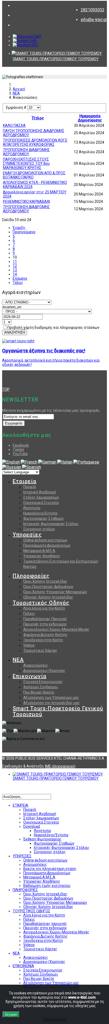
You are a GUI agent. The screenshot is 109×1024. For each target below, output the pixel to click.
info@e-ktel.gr (94, 19)
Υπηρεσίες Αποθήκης (41, 556)
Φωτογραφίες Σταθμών (43, 518)
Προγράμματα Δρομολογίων (46, 545)
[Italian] (64, 462)
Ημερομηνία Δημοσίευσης (90, 118)
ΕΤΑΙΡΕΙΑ (20, 805)
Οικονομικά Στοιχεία (41, 503)
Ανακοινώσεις (35, 665)
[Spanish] (31, 467)
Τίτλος (38, 118)
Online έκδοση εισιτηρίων (45, 540)
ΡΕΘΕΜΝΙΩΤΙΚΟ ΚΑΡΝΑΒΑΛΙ (26, 201)
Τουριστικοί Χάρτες (40, 650)
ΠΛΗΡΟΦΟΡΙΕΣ (25, 890)
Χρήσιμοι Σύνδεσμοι (40, 687)
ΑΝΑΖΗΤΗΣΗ (14, 332)
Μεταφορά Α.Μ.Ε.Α (39, 551)
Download (31, 826)
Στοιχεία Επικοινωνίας (43, 682)
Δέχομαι (11, 1014)
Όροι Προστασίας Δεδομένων (48, 587)
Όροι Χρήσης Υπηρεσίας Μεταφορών (55, 592)
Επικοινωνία (29, 676)
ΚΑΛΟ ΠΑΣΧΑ (14, 125)
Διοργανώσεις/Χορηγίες (44, 670)
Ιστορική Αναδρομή (39, 492)
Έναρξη (19, 228)
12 (15, 266)
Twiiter (18, 449)
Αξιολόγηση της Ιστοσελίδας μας (51, 703)
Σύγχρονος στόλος (39, 529)
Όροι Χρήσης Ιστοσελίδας (45, 581)
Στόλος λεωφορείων (41, 497)
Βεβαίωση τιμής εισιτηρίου (46, 885)
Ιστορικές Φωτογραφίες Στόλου (50, 524)
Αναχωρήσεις (35, 864)
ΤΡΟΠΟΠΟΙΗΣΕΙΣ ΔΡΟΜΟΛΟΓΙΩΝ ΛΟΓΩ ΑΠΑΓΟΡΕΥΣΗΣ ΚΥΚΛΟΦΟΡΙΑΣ (35, 142)
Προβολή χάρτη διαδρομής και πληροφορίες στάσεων (53, 327)
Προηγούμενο (24, 232)
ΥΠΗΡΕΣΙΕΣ (22, 856)
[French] (29, 462)
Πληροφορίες (31, 576)
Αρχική (19, 89)
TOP (6, 389)
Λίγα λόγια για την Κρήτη (44, 608)
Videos (29, 645)
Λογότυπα (31, 508)
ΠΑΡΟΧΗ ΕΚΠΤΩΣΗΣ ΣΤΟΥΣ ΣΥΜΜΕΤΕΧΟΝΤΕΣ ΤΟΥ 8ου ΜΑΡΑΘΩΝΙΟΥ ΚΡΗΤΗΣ (26, 163)
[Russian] (11, 467)
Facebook (21, 445)
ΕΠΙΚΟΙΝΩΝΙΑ (23, 966)
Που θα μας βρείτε (38, 692)
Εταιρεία (25, 481)
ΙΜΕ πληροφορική (60, 766)
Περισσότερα (54, 1019)
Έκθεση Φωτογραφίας (42, 839)
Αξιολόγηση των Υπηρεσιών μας (51, 697)
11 (15, 261)
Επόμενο (20, 278)
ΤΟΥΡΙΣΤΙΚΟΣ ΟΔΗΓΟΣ (31, 911)
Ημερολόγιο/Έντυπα (51, 835)
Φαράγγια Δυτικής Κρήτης (45, 635)
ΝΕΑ (16, 93)
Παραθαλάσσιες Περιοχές (45, 619)
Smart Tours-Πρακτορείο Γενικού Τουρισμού (58, 711)
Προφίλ (29, 487)
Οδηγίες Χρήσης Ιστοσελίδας (48, 597)
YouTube (20, 454)
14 (15, 274)
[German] (47, 462)
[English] (11, 462)
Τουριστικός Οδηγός (41, 603)
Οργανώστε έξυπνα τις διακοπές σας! (43, 350)
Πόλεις (29, 613)
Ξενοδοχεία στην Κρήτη (43, 640)
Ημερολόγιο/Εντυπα (40, 513)
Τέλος (18, 282)
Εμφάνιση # (16, 107)
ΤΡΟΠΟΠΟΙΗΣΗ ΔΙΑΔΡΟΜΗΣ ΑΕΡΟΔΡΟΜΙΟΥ (26, 152)
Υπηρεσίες (27, 534)
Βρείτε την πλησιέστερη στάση (49, 869)
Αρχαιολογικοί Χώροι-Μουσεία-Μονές (56, 629)
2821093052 (93, 9)
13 (15, 270)
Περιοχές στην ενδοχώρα (44, 624)
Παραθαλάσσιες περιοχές (45, 924)
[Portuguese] (86, 462)
